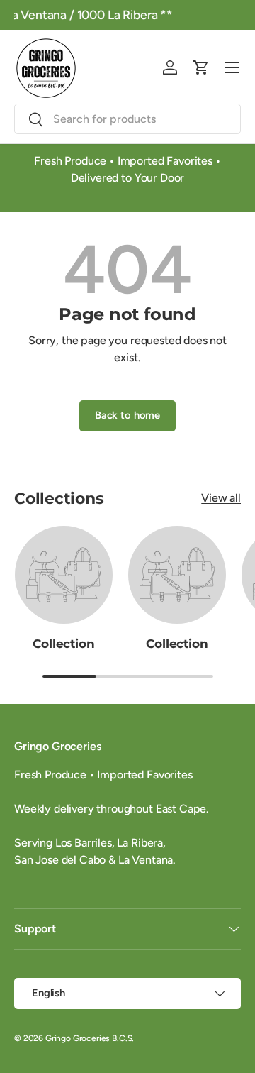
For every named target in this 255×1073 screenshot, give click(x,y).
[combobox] (127, 118)
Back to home (127, 415)
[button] (201, 67)
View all (221, 498)
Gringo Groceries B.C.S (88, 1038)
